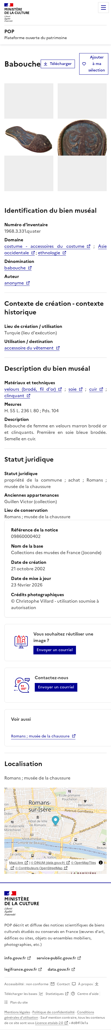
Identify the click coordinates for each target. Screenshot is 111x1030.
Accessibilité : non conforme (26, 984)
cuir (93, 389)
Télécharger (61, 64)
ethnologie (49, 252)
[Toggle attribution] (101, 862)
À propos (85, 984)
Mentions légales (17, 1012)
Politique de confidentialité (53, 1012)
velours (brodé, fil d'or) (30, 389)
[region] (55, 831)
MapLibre (16, 862)
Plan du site (19, 1002)
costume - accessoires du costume (44, 246)
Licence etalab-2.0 (49, 1023)
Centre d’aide (88, 993)
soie (72, 389)
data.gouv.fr (59, 969)
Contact (63, 984)
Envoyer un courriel (55, 650)
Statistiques (55, 993)
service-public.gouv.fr (56, 958)
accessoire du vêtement (29, 348)
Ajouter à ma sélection (96, 63)
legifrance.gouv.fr (20, 969)
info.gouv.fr (15, 958)
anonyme (14, 283)
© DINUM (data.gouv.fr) (48, 862)
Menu (103, 7)
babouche (15, 268)
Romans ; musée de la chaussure (40, 736)
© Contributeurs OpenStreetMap (39, 868)
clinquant (14, 395)
